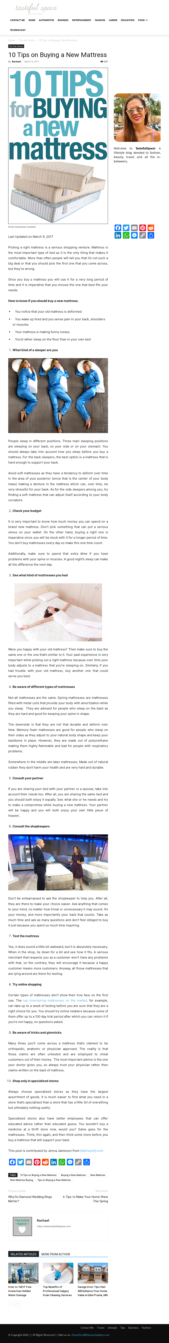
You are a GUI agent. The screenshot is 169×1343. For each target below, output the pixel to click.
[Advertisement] (137, 65)
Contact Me (17, 20)
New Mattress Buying (21, 1179)
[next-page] (17, 1303)
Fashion (100, 20)
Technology (18, 29)
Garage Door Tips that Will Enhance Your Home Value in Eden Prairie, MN (93, 1291)
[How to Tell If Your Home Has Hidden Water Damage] (23, 1273)
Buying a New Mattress (73, 1174)
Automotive (46, 20)
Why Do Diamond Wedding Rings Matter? (30, 1199)
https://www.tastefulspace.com (54, 1226)
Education (127, 20)
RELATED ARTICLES (23, 1254)
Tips (122, 1327)
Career (113, 20)
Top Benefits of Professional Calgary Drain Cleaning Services (57, 1291)
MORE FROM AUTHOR (55, 1254)
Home (31, 20)
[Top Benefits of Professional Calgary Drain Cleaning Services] (58, 1273)
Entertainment (81, 20)
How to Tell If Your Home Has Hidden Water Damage (20, 1291)
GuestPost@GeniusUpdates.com (90, 1335)
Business (63, 20)
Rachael (16, 61)
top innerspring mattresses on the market (55, 1000)
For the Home (27, 40)
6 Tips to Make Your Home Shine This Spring (85, 1199)
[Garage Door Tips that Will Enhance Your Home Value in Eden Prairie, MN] (93, 1273)
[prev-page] (10, 1303)
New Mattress (97, 1174)
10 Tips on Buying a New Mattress (38, 1174)
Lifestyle (112, 1327)
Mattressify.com (91, 1151)
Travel (100, 1327)
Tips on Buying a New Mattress (54, 1179)
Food (141, 20)
